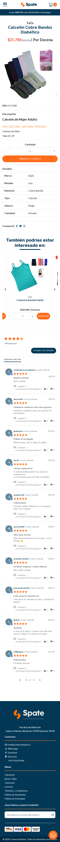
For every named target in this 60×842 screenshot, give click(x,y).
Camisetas (10, 782)
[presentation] (5, 289)
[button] (21, 386)
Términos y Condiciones (16, 790)
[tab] (12, 360)
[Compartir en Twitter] (20, 225)
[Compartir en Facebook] (17, 225)
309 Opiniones (11, 343)
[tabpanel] (30, 522)
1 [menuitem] (26, 680)
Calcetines (10, 774)
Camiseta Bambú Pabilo (30, 300)
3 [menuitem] (33, 680)
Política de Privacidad (15, 798)
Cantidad (30, 144)
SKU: (5, 105)
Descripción (9, 113)
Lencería (9, 786)
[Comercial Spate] (30, 5)
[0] (50, 4)
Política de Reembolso (15, 794)
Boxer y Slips (11, 778)
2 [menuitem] (30, 680)
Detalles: (7, 168)
